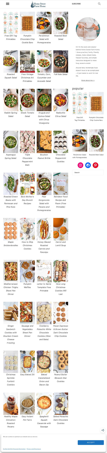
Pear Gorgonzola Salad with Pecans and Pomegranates (44, 203)
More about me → (87, 80)
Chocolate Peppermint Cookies (60, 158)
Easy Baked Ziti (27, 374)
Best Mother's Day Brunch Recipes (27, 200)
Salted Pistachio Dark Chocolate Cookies (60, 419)
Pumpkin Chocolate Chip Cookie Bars (27, 39)
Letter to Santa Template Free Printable (44, 287)
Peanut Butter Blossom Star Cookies (60, 377)
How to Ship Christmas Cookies (27, 245)
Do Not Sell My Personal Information (14, 449)
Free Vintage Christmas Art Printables (27, 77)
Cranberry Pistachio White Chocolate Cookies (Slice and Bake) (44, 333)
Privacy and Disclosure (34, 449)
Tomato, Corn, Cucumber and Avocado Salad (44, 77)
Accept (91, 442)
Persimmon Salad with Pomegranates (44, 39)
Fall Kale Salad (60, 74)
